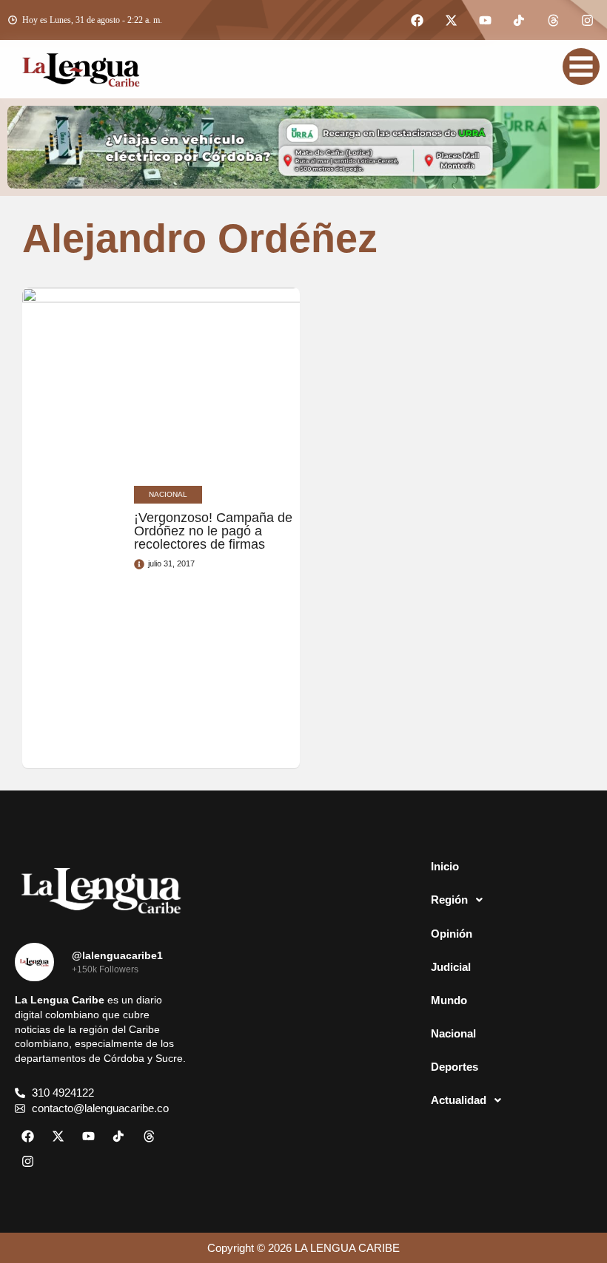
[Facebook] (416, 20)
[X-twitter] (450, 20)
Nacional (453, 1033)
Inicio (445, 866)
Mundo (449, 1000)
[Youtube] (484, 20)
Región (449, 899)
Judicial (451, 967)
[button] (506, 900)
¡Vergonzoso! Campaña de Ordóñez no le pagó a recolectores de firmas (213, 531)
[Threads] (553, 20)
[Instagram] (587, 20)
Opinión (451, 933)
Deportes (454, 1066)
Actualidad (458, 1100)
